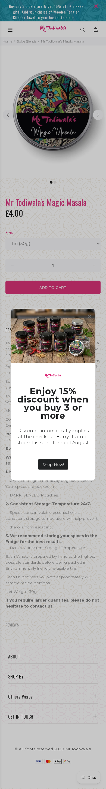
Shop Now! (53, 464)
